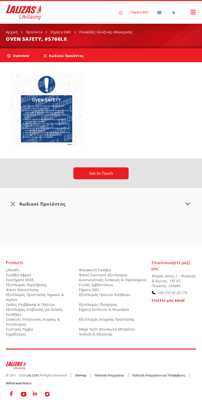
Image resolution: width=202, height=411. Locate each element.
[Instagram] (47, 394)
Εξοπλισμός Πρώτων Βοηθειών (104, 294)
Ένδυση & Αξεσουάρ (95, 334)
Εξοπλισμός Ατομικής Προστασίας (107, 319)
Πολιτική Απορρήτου (109, 375)
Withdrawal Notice (19, 383)
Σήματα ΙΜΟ (140, 12)
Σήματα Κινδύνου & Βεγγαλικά (104, 309)
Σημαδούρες (16, 334)
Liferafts (12, 270)
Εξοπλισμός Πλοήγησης (98, 304)
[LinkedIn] (35, 394)
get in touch (101, 173)
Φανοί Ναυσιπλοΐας (22, 289)
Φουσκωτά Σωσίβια (95, 270)
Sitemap (80, 375)
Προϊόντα (34, 32)
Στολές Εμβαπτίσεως (96, 284)
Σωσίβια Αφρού (18, 275)
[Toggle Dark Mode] (173, 12)
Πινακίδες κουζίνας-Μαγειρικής (106, 32)
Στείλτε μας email (168, 300)
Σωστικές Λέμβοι (19, 329)
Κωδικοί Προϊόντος (66, 55)
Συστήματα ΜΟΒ (20, 279)
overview (21, 55)
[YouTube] (24, 394)
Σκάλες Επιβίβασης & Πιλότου (30, 304)
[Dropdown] (159, 12)
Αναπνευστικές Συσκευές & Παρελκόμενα (112, 279)
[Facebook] (12, 394)
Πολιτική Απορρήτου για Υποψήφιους (158, 375)
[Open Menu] (188, 12)
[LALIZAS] (23, 12)
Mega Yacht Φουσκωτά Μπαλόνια (107, 329)
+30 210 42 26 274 (172, 292)
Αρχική (12, 32)
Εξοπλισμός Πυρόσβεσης (26, 284)
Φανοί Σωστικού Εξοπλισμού (103, 275)
